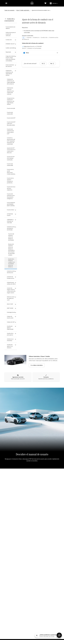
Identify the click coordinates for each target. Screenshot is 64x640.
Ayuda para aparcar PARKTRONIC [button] (10, 327)
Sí (42, 63)
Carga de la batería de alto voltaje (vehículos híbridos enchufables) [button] (10, 58)
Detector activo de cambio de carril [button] (11, 298)
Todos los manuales (9, 10)
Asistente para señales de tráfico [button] (11, 283)
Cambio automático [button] (10, 48)
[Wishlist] (45, 3)
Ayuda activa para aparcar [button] (10, 334)
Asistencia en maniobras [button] (10, 339)
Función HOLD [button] (10, 210)
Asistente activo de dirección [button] (11, 271)
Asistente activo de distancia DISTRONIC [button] (11, 228)
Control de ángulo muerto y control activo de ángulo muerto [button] (11, 290)
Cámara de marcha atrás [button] (10, 317)
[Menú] (6, 3)
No (51, 63)
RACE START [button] (10, 304)
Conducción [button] (9, 39)
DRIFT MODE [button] (10, 308)
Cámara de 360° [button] (11, 322)
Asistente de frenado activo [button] (10, 277)
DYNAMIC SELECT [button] (10, 44)
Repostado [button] (8, 52)
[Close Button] (55, 635)
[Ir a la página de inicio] (32, 3)
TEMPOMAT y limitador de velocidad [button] (10, 221)
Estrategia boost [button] (11, 312)
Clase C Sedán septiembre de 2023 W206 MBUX (23, 10)
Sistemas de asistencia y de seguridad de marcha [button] (9, 73)
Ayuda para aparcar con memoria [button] (10, 346)
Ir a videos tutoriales (37, 365)
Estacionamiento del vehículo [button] (10, 65)
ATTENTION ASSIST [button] (10, 214)
